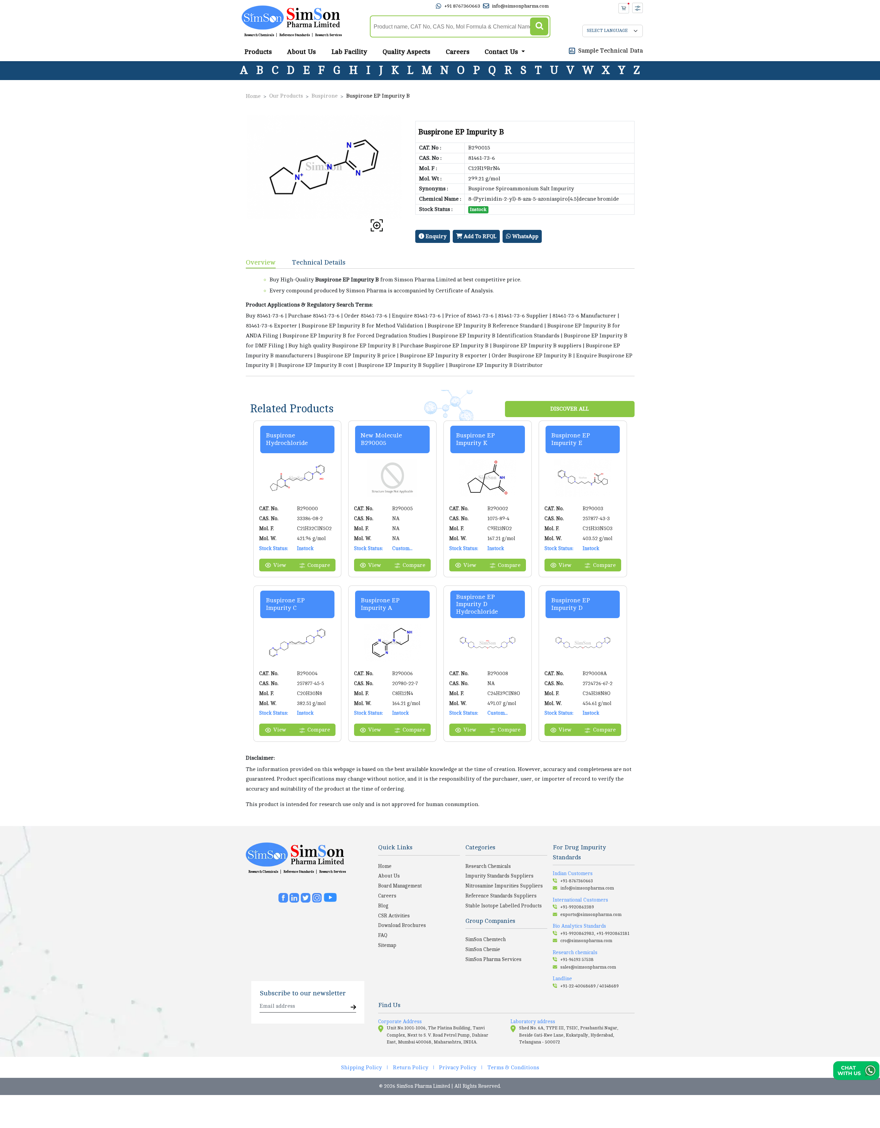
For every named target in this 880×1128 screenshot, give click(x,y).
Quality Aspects (406, 52)
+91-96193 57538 (577, 959)
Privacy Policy (457, 1067)
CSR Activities (394, 915)
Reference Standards (294, 35)
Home (253, 96)
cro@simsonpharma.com (586, 940)
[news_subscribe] (353, 1008)
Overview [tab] (261, 262)
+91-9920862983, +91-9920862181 (594, 933)
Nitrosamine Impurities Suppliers (504, 886)
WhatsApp (524, 236)
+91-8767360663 (576, 881)
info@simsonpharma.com (520, 6)
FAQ (382, 935)
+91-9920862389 (577, 907)
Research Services (328, 35)
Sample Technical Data (610, 50)
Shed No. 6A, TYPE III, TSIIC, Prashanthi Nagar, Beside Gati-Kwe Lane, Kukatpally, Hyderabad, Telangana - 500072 (568, 1035)
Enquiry (435, 236)
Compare (318, 565)
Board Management (400, 886)
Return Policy (410, 1067)
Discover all (569, 409)
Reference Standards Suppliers (501, 895)
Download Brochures (402, 925)
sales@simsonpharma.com (588, 967)
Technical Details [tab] (318, 262)
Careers (458, 52)
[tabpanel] (440, 322)
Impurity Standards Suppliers (499, 876)
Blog (383, 905)
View (279, 565)
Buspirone (324, 96)
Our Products (286, 96)
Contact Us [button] (502, 52)
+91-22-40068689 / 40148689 (589, 986)
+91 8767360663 (462, 6)
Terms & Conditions (513, 1067)
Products (258, 52)
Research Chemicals (259, 35)
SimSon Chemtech (485, 939)
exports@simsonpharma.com (591, 914)
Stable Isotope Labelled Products (503, 905)
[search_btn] (539, 27)
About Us (301, 52)
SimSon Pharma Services (493, 959)
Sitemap (387, 945)
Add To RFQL (479, 236)
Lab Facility (349, 52)
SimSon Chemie (482, 949)
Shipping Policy (361, 1067)
